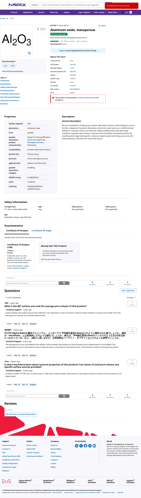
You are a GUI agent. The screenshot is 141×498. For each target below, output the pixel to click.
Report (33, 323)
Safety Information (8, 87)
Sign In (62, 50)
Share (103, 26)
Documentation (7, 90)
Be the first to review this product (22, 414)
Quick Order (112, 12)
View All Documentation (12, 71)
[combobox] (71, 4)
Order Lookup (99, 12)
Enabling (31, 167)
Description (5, 84)
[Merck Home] (17, 5)
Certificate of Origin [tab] (42, 230)
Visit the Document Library (51, 259)
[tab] (4, 18)
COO (13, 66)
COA (5, 66)
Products (3, 18)
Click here (80, 138)
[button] (84, 12)
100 (28, 123)
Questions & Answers (9, 100)
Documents (18, 262)
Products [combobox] (35, 5)
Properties (5, 80)
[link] (11, 278)
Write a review (69, 41)
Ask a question (82, 41)
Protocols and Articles (10, 94)
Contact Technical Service (86, 98)
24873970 (73, 71)
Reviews (4, 104)
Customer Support (20, 268)
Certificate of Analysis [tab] (17, 230)
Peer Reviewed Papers (10, 97)
